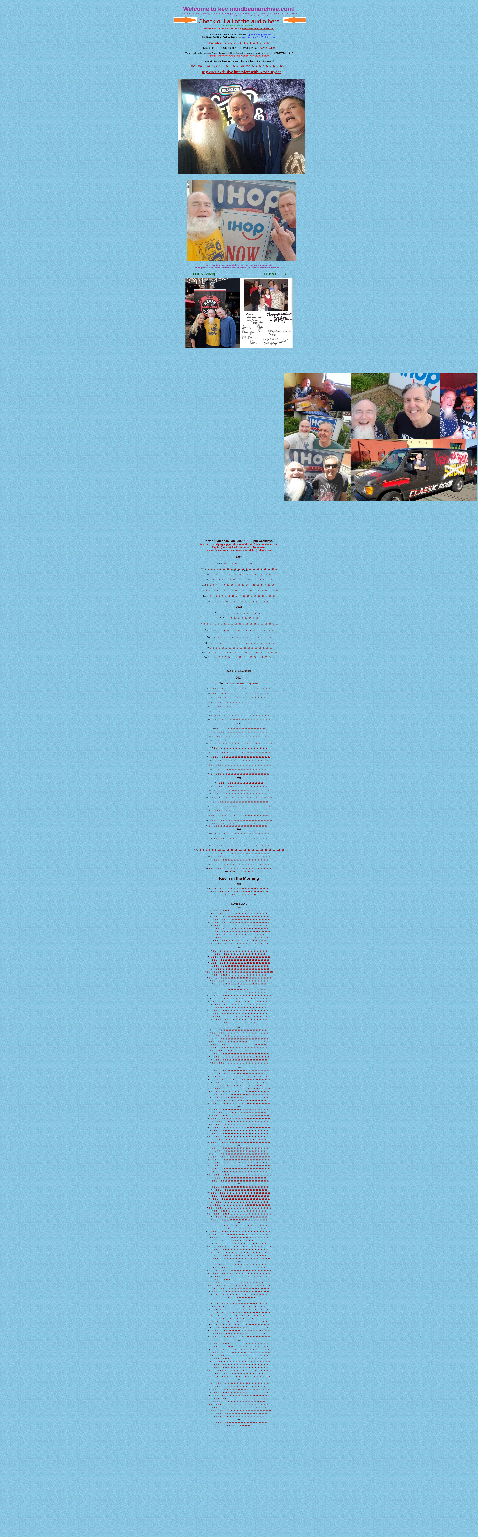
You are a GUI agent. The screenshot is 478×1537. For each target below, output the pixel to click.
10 (225, 563)
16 (235, 569)
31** (271, 972)
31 (276, 569)
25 (258, 574)
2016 (254, 66)
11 (228, 563)
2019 (275, 66)
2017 (261, 66)
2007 (193, 66)
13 (236, 563)
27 (261, 569)
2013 (235, 66)
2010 (214, 66)
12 (232, 563)
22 (250, 569)
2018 (268, 66)
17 (243, 563)
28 (265, 569)
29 (269, 569)
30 (273, 569)
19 (251, 563)
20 (254, 563)
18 (247, 563)
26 (262, 574)
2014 (241, 66)
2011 (221, 66)
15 (232, 569)
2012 (228, 66)
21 (258, 563)
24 (258, 569)
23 (254, 569)
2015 (248, 66)
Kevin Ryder (267, 47)
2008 (200, 66)
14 (239, 563)
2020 (282, 66)
